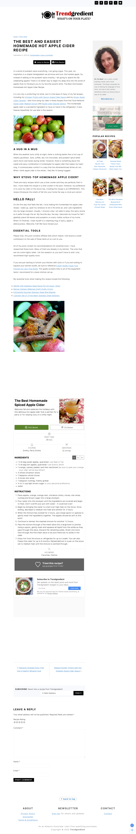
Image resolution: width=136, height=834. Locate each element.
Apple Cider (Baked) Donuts (25, 104)
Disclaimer (28, 817)
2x (78, 458)
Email (16, 771)
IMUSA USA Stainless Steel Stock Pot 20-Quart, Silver (36, 286)
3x (82, 458)
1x (74, 458)
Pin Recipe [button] (68, 427)
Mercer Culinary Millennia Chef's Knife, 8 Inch (33, 289)
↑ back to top (68, 799)
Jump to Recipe (42, 62)
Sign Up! (56, 814)
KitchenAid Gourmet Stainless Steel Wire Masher (34, 292)
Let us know (47, 566)
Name (16, 762)
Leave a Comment (46, 55)
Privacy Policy (28, 814)
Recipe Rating (19, 719)
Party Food (23, 36)
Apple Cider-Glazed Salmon (54, 104)
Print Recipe (59, 62)
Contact (108, 814)
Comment (18, 728)
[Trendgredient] (68, 22)
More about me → (107, 99)
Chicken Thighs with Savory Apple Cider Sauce (45, 97)
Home (15, 36)
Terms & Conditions (28, 820)
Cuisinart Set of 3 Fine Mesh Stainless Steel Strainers (36, 296)
